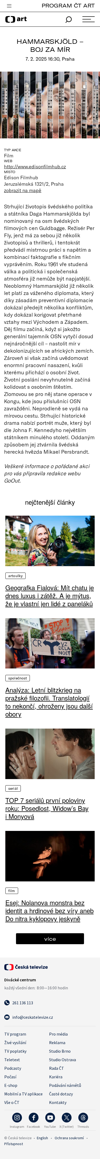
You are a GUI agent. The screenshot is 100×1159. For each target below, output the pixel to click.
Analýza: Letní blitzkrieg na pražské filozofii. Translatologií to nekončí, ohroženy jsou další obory (49, 702)
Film (11, 890)
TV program (15, 1034)
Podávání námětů (65, 1085)
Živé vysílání (15, 1042)
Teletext (12, 1059)
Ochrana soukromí (69, 1137)
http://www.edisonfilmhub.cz (35, 166)
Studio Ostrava (62, 1059)
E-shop (10, 1085)
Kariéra (55, 1076)
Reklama (57, 1042)
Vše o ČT (11, 1102)
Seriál (13, 788)
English (42, 1137)
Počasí (10, 1076)
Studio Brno (60, 1051)
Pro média (58, 1034)
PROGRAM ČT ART (68, 5)
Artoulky (15, 575)
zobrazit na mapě (22, 190)
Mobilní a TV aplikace (23, 1093)
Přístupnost (13, 1143)
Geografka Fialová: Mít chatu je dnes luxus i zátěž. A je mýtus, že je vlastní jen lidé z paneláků (49, 596)
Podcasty (12, 1068)
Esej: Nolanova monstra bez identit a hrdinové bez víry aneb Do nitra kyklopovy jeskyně (49, 911)
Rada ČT (56, 1068)
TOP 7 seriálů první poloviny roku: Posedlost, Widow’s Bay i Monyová (47, 808)
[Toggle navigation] (9, 6)
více (50, 938)
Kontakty (57, 1102)
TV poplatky (15, 1051)
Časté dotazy (61, 1093)
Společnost (17, 678)
